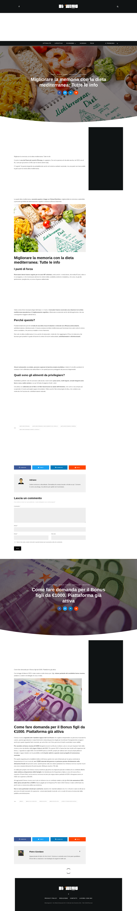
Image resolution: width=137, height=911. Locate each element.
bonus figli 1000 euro (32, 801)
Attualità (47, 43)
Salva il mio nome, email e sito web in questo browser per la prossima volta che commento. (39, 542)
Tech (92, 43)
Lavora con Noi (85, 898)
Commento (17, 506)
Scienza (83, 43)
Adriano (53, 74)
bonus (21, 801)
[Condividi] (59, 93)
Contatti (73, 898)
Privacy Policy (51, 898)
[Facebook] (19, 6)
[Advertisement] (68, 27)
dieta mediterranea (25, 426)
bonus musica (43, 801)
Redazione (63, 898)
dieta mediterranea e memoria (68, 426)
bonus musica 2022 (54, 801)
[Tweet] (65, 93)
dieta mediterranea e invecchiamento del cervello (45, 426)
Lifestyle (59, 43)
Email (16, 534)
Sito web (53, 534)
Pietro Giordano (52, 584)
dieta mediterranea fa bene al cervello (29, 429)
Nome (16, 525)
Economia (70, 43)
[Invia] (76, 93)
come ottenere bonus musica (69, 801)
